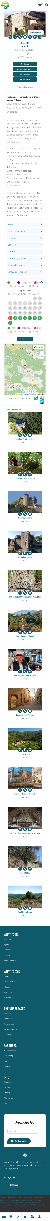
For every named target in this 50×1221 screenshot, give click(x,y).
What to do (11, 934)
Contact (26, 64)
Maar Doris (25, 754)
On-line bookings (25, 339)
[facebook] (5, 1178)
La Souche (38, 1200)
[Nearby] (39, 1217)
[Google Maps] (36, 398)
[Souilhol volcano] (25, 897)
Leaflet (20, 394)
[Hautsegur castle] (25, 502)
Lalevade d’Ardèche (28, 1200)
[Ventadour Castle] (25, 542)
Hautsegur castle (25, 518)
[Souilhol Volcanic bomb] (25, 463)
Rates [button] (10, 224)
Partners (10, 1045)
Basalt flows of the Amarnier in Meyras (25, 596)
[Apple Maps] (42, 398)
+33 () (26, 1162)
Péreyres (31, 1202)
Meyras (8, 1202)
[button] (25, 367)
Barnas (41, 1198)
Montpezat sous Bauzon (19, 1202)
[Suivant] (41, 282)
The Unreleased (14, 1008)
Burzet (2, 1200)
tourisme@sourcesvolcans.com (16, 1165)
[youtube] (14, 1178)
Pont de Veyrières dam (25, 439)
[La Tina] (25, 12)
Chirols (7, 1200)
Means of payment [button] (16, 231)
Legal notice (13, 1168)
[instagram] (9, 1178)
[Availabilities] (30, 37)
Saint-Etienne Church (25, 636)
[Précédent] (8, 282)
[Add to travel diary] (10, 37)
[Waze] (42, 402)
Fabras (13, 1200)
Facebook (26, 79)
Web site (26, 74)
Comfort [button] (12, 251)
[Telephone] (20, 37)
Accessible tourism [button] (17, 265)
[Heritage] (25, 1217)
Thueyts (3, 1207)
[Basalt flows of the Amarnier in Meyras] (25, 581)
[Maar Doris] (25, 739)
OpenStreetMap (30, 394)
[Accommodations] (3, 1217)
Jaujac (18, 1200)
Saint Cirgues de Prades (21, 1205)
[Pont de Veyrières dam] (25, 423)
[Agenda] (32, 1217)
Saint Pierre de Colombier (38, 1205)
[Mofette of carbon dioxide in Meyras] (25, 818)
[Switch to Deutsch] (16, 1184)
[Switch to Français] (10, 1184)
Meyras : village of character (25, 794)
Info (6, 1077)
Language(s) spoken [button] (17, 272)
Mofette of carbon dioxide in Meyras (25, 833)
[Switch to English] (13, 1184)
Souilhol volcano (25, 912)
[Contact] (25, 37)
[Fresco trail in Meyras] (25, 699)
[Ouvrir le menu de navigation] (46, 1217)
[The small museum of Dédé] (25, 660)
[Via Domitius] (25, 857)
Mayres (2, 1202)
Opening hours (38, 1165)
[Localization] (35, 37)
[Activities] (17, 1217)
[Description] (15, 37)
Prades (10, 1205)
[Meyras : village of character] (25, 778)
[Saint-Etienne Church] (25, 621)
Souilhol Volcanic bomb (25, 478)
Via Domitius (25, 872)
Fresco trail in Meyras (25, 715)
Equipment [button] (13, 238)
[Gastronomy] (10, 1217)
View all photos (35, 33)
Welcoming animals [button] (17, 258)
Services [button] (12, 245)
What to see (12, 971)
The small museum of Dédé (25, 675)
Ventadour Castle (25, 557)
